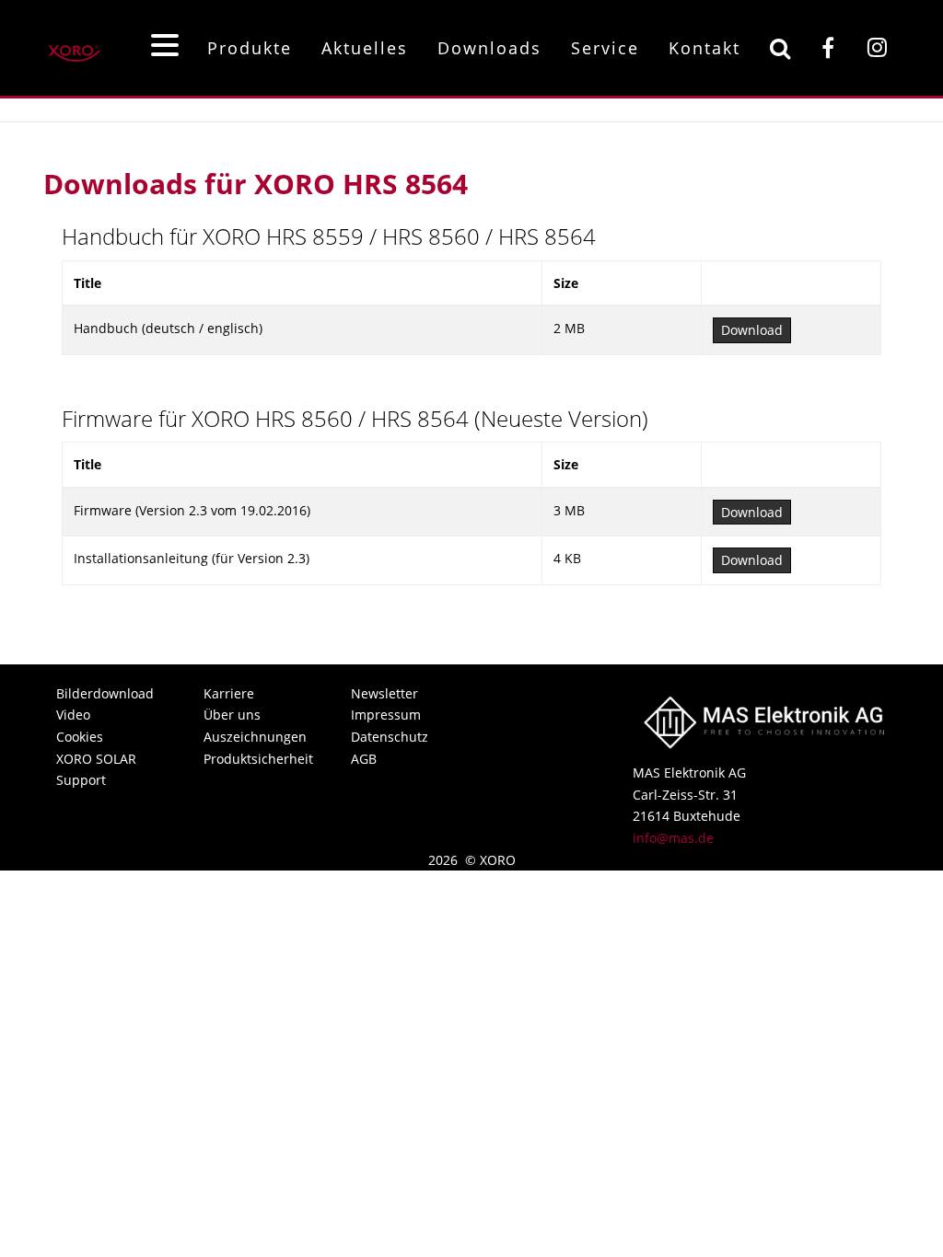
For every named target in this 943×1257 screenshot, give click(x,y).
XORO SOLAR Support (96, 770)
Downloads (489, 48)
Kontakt (704, 48)
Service (605, 48)
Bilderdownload (105, 693)
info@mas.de (673, 838)
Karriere (229, 693)
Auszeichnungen (255, 736)
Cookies (79, 736)
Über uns (232, 714)
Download (752, 330)
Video (73, 714)
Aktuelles (364, 48)
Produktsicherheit (257, 758)
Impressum (386, 714)
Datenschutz (389, 736)
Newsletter (384, 693)
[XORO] (74, 47)
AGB (364, 758)
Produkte (249, 48)
